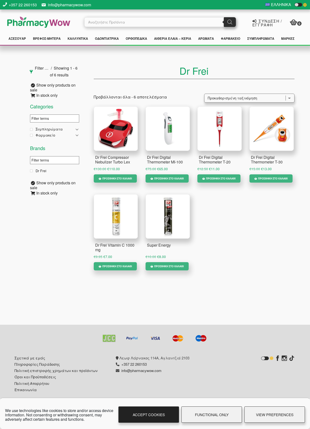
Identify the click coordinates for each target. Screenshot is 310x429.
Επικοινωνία (26, 389)
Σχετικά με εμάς (30, 357)
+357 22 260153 (23, 5)
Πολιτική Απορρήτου (32, 383)
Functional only (212, 414)
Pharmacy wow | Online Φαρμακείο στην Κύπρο (38, 23)
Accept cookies (149, 414)
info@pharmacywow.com (69, 5)
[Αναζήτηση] (230, 22)
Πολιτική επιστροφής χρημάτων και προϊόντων (56, 370)
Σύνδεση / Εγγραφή (267, 22)
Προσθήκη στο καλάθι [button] (117, 178)
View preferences (275, 414)
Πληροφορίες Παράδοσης (37, 364)
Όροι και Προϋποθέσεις (35, 376)
